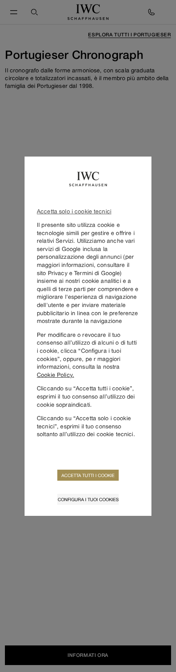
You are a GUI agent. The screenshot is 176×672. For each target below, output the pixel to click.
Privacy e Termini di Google (84, 272)
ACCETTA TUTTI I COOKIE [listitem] (88, 475)
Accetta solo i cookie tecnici (74, 211)
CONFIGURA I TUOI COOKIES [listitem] (88, 499)
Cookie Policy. (55, 374)
